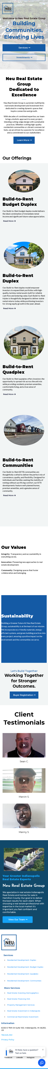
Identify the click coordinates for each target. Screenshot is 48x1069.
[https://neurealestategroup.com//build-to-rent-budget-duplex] (24, 181)
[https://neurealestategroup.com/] (7, 8)
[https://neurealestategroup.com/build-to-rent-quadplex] (24, 343)
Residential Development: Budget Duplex (25, 967)
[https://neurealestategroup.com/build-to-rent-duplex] (24, 255)
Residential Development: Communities (24, 981)
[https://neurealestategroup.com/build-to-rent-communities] (24, 430)
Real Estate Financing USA (18, 999)
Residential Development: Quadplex (22, 974)
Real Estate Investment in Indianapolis (23, 1011)
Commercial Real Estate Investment (22, 1017)
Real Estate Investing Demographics (23, 993)
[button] (44, 8)
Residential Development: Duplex (21, 960)
